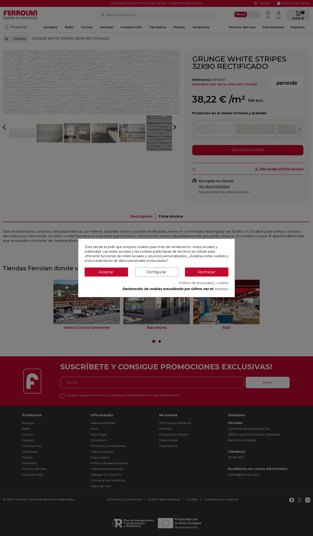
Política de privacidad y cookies (203, 283)
